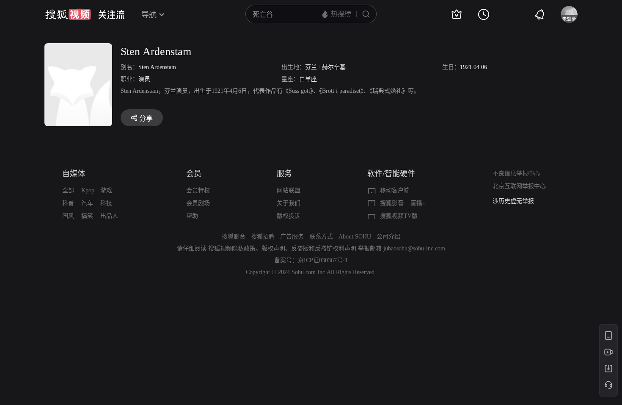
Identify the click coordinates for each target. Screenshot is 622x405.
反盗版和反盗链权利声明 (323, 248)
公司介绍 (388, 236)
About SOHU (355, 236)
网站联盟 (288, 190)
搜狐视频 (68, 14)
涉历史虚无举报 (513, 201)
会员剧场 (198, 203)
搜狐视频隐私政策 (232, 248)
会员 (193, 173)
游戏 (106, 190)
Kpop (87, 190)
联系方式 (321, 236)
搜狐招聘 (263, 236)
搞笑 (87, 216)
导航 (149, 15)
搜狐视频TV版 (399, 216)
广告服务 (292, 236)
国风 (68, 216)
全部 (68, 190)
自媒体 (73, 173)
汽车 (87, 203)
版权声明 (273, 248)
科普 (68, 203)
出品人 (109, 216)
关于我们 (288, 203)
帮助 (192, 216)
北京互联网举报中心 (519, 186)
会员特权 (198, 190)
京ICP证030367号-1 (323, 260)
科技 (106, 203)
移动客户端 (395, 190)
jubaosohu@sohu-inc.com (414, 248)
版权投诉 (288, 216)
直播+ (418, 203)
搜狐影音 (392, 203)
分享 (146, 118)
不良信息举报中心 (516, 173)
